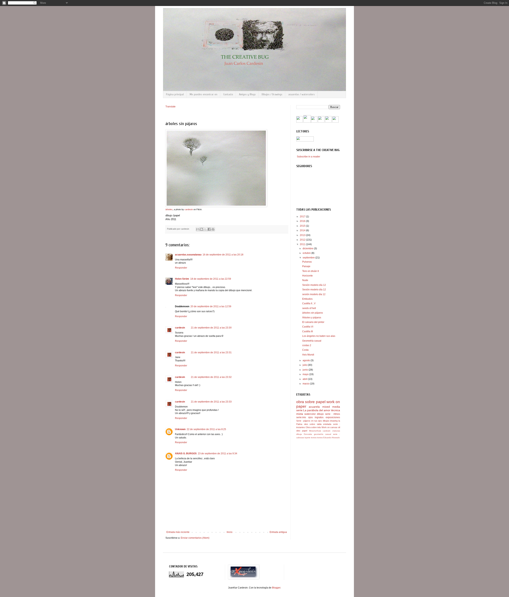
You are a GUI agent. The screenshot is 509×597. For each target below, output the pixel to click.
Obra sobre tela (313, 427)
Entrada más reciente (177, 532)
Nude (305, 280)
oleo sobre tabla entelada (317, 424)
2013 (303, 235)
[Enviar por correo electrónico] (198, 229)
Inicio (229, 532)
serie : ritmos (332, 414)
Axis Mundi (308, 354)
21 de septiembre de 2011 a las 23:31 (211, 352)
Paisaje (306, 266)
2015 (303, 225)
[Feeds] (314, 121)
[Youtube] (307, 121)
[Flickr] (321, 121)
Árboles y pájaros (311, 317)
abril (305, 379)
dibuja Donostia (304, 434)
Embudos (307, 299)
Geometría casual (311, 340)
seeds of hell (309, 308)
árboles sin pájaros (312, 312)
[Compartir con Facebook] (209, 229)
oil (339, 427)
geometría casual (322, 434)
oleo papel (301, 430)
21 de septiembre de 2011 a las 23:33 (211, 401)
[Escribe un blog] (202, 229)
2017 (303, 216)
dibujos (326, 421)
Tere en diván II (310, 271)
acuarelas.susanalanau (188, 254)
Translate (170, 106)
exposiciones (333, 417)
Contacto (228, 94)
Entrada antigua (278, 532)
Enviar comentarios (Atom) (195, 537)
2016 (303, 221)
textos (314, 437)
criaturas (336, 431)
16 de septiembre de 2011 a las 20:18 (223, 254)
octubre (307, 253)
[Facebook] (299, 121)
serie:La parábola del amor (313, 410)
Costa (305, 350)
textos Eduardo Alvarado (328, 437)
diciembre (308, 248)
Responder (181, 267)
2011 (303, 244)
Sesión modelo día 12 (314, 285)
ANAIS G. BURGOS (186, 453)
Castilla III (307, 331)
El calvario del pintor (313, 322)
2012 (303, 239)
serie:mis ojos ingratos (309, 417)
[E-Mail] (335, 121)
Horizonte (307, 275)
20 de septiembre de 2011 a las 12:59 (210, 306)
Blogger (276, 587)
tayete (307, 437)
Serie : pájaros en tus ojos (309, 421)
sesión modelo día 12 (313, 294)
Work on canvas (329, 427)
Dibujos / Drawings (272, 94)
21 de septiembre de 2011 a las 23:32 (211, 377)
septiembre (309, 257)
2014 (303, 230)
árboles (169, 209)
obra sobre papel (310, 402)
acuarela (314, 406)
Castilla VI (307, 326)
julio (305, 365)
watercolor (310, 414)
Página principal (175, 94)
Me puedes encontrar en (203, 94)
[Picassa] (328, 121)
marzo (306, 383)
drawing (334, 421)
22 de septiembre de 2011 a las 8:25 (206, 429)
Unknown (180, 429)
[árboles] (216, 206)
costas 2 (306, 345)
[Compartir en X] (205, 229)
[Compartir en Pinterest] (213, 229)
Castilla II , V (309, 303)
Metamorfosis (315, 431)
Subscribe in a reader (308, 156)
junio (306, 369)
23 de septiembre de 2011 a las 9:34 (217, 453)
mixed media (331, 406)
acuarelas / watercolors (301, 94)
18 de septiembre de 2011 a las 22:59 (210, 278)
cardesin (189, 209)
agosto (307, 360)
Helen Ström (182, 278)
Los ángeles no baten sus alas (318, 336)
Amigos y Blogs (247, 94)
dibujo (320, 414)
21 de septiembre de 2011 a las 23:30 (211, 327)
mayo (306, 374)
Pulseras (307, 261)
